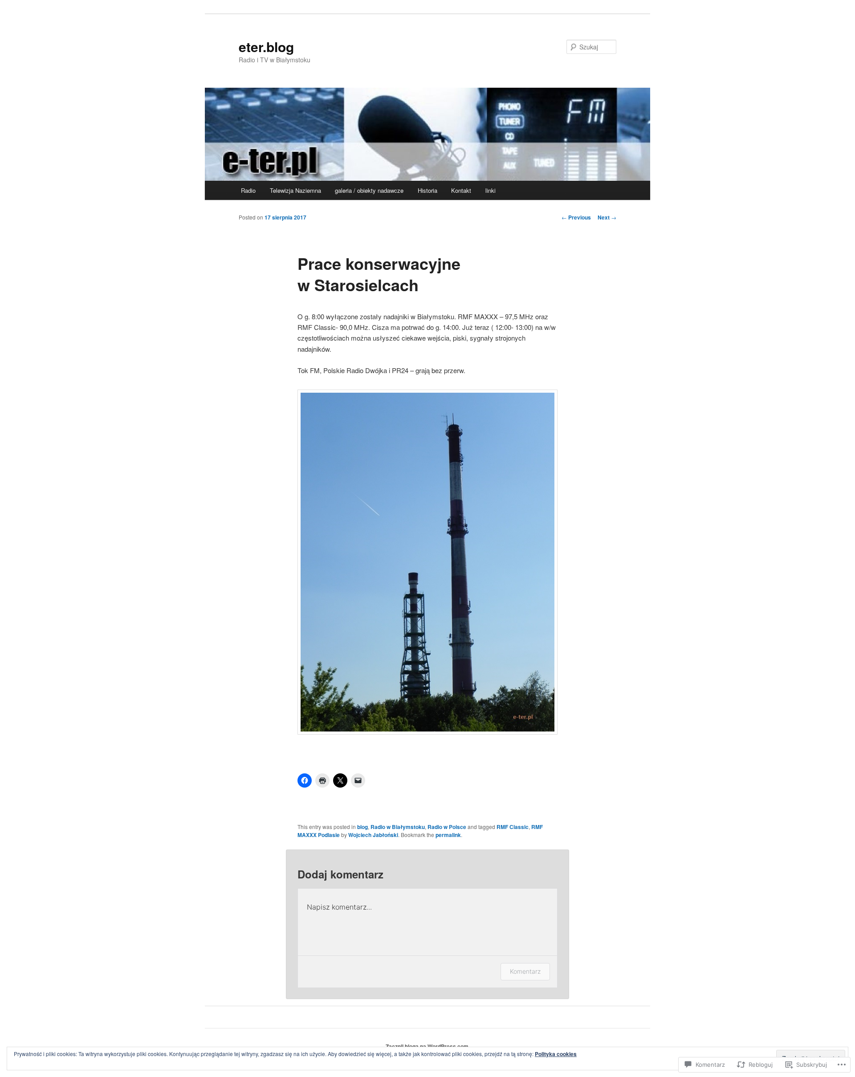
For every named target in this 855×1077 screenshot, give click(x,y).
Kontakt (461, 190)
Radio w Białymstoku (397, 827)
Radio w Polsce (447, 827)
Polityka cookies (556, 1054)
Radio (248, 190)
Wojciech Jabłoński (373, 835)
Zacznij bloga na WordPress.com (427, 1046)
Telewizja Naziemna (295, 190)
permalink (448, 835)
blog (362, 827)
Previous (576, 217)
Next (607, 217)
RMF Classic (513, 827)
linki (490, 190)
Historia (427, 190)
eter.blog (266, 46)
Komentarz (525, 971)
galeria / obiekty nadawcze (369, 190)
